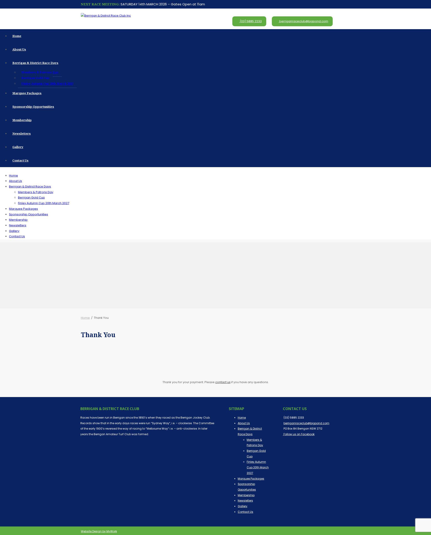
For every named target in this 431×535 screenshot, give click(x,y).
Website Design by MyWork (99, 531)
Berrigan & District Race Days (35, 63)
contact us (223, 382)
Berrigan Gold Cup (35, 78)
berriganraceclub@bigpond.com (303, 21)
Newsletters (21, 133)
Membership (22, 120)
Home (16, 36)
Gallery (17, 147)
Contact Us (20, 160)
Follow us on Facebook (298, 434)
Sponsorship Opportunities (33, 107)
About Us (19, 49)
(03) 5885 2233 (250, 21)
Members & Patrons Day (40, 72)
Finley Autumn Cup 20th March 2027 (47, 83)
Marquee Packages (27, 93)
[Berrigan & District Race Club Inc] (106, 15)
